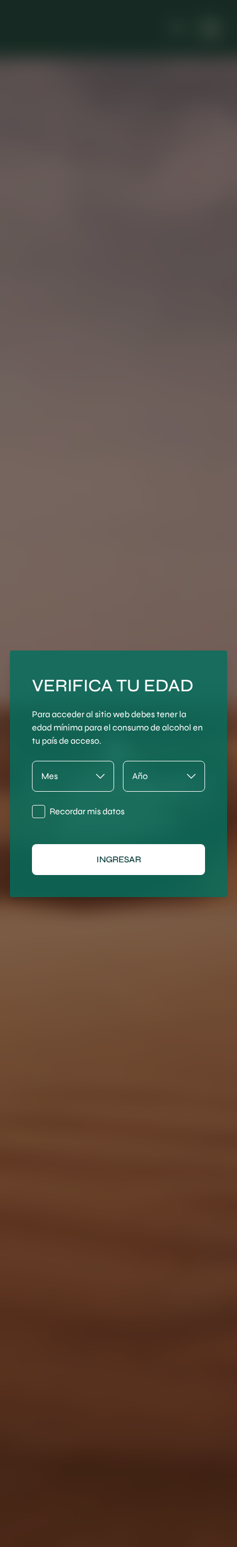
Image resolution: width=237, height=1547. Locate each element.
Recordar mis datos (87, 811)
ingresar (118, 859)
